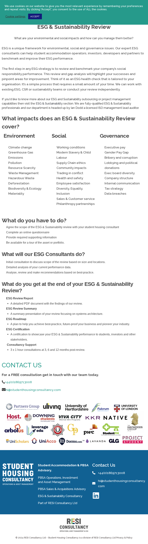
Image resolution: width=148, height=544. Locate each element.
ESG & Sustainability (49, 103)
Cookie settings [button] (15, 16)
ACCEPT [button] (35, 16)
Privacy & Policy (124, 537)
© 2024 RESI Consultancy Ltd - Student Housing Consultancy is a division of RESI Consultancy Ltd (66, 537)
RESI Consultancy (60, 503)
